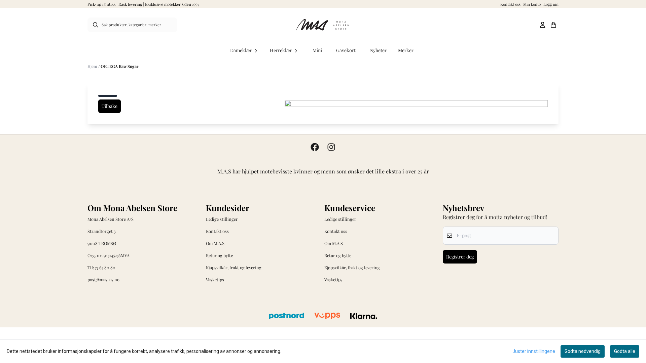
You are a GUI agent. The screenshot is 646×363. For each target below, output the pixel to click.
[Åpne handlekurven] (553, 25)
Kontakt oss (510, 4)
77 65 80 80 (105, 267)
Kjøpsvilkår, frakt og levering (233, 267)
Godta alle (624, 351)
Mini (317, 50)
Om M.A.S (215, 243)
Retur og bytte (219, 255)
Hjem (92, 66)
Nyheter (378, 50)
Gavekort (346, 50)
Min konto (532, 4)
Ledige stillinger (222, 219)
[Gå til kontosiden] (542, 25)
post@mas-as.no (103, 279)
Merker (406, 50)
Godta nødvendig (583, 351)
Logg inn (551, 4)
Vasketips (215, 279)
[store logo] (323, 25)
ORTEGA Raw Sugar (120, 66)
